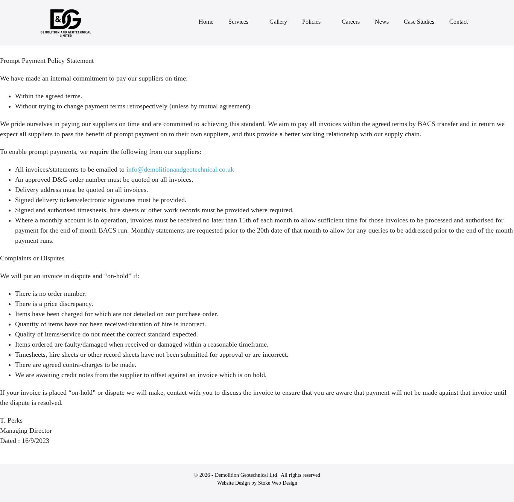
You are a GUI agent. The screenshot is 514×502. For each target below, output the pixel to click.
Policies (312, 21)
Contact (458, 21)
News (382, 21)
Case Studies (419, 21)
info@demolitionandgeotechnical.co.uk (180, 169)
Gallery (278, 21)
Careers (351, 21)
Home (206, 21)
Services (239, 21)
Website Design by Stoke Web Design (257, 483)
